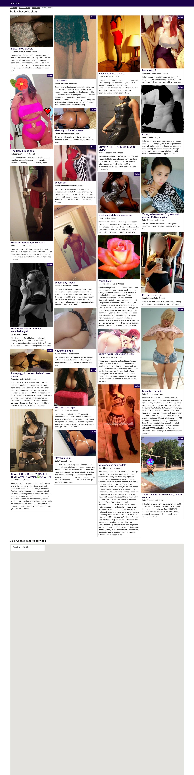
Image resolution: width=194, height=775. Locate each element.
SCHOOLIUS (15, 3)
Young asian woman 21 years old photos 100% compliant (160, 215)
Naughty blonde (64, 350)
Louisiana (36, 8)
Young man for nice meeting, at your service (162, 496)
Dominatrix (61, 80)
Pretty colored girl (152, 295)
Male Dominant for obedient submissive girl (26, 330)
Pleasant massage (65, 407)
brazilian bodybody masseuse (115, 215)
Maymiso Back (63, 458)
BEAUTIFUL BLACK (22, 48)
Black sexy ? (149, 70)
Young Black (105, 281)
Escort (146, 134)
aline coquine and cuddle (112, 465)
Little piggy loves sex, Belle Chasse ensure (31, 375)
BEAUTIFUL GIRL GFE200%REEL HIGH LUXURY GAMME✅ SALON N (31, 475)
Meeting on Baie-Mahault (69, 130)
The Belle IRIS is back (23, 150)
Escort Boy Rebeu (65, 282)
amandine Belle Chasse (111, 73)
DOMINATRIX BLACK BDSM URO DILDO (116, 148)
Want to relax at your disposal (28, 242)
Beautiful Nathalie (152, 391)
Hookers (13, 8)
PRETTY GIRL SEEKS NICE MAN (116, 354)
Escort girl (60, 182)
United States (24, 8)
